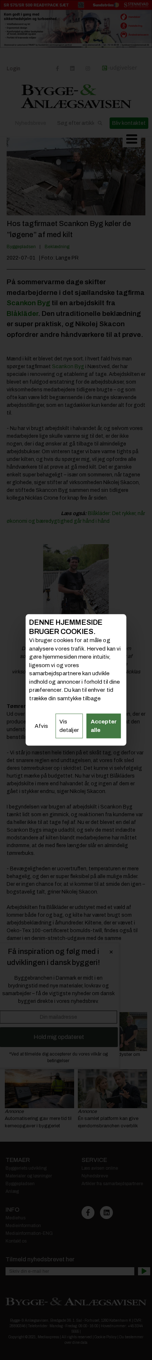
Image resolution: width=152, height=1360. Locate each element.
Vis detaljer (69, 726)
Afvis (41, 726)
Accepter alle (104, 726)
